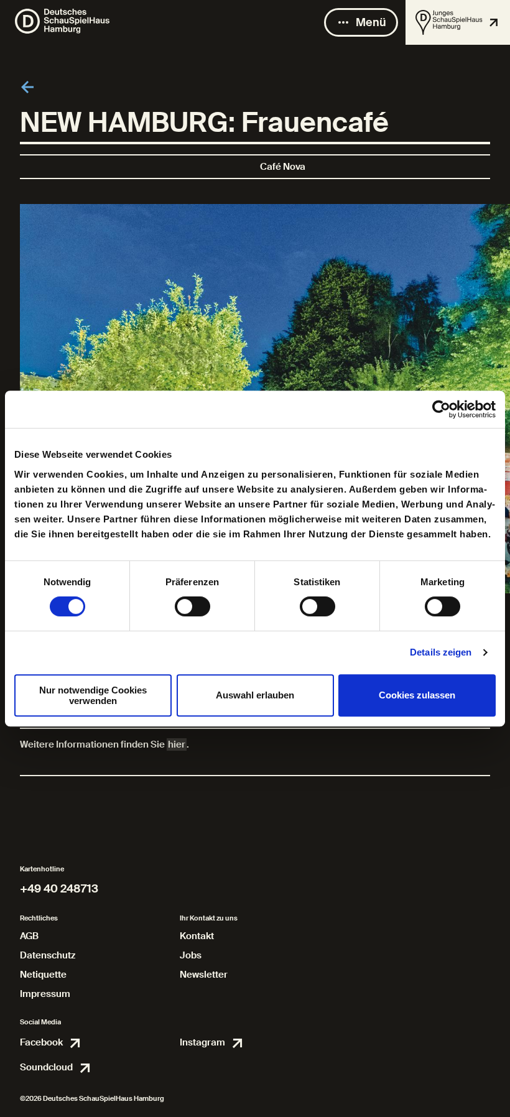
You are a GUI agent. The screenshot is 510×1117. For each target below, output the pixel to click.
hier (176, 744)
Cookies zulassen (417, 695)
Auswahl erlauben (255, 695)
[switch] (192, 606)
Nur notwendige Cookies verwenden (93, 695)
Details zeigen (440, 652)
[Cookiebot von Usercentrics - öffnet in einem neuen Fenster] (441, 409)
